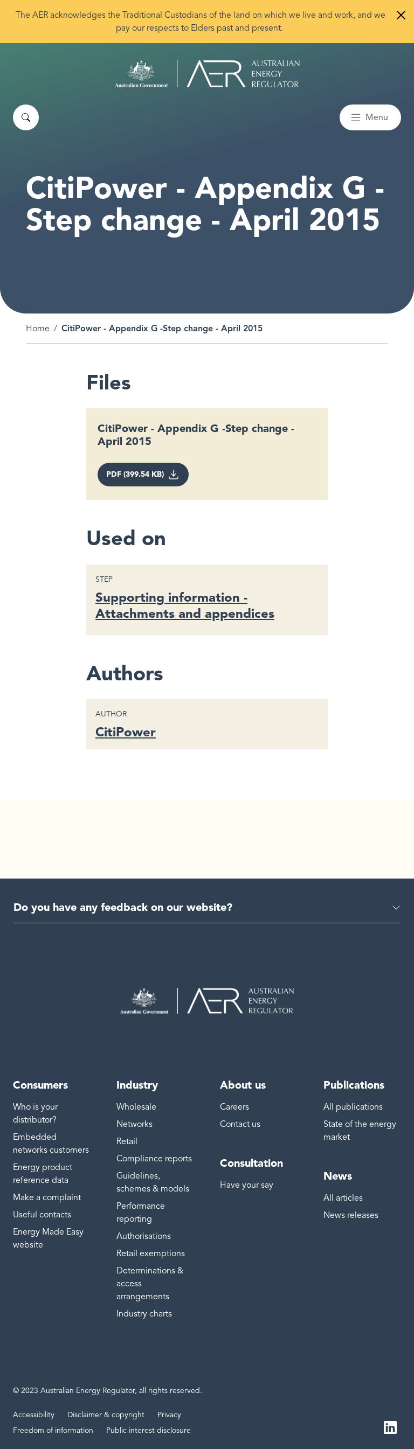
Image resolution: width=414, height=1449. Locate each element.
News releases (350, 1215)
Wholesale (136, 1107)
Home (38, 328)
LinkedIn (390, 1426)
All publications (353, 1107)
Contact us (240, 1124)
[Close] (401, 15)
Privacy (169, 1414)
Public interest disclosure (148, 1430)
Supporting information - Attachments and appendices (184, 605)
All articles (343, 1198)
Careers (234, 1107)
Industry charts (144, 1313)
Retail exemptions (150, 1253)
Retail (126, 1141)
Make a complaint (47, 1197)
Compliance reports (154, 1158)
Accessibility (33, 1414)
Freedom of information (53, 1430)
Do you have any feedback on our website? (122, 907)
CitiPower (125, 732)
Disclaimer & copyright (105, 1414)
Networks (134, 1124)
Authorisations (143, 1236)
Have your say (246, 1185)
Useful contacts (42, 1214)
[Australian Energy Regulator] (207, 73)
